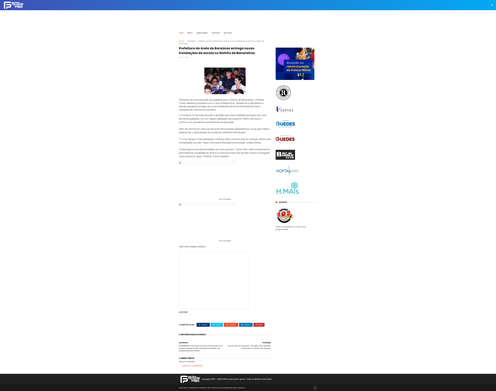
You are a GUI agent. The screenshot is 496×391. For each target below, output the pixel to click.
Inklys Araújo (239, 388)
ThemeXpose (193, 388)
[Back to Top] (315, 388)
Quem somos (202, 33)
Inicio (190, 33)
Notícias (228, 33)
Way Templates (214, 388)
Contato (215, 33)
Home (181, 33)
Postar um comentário (192, 365)
